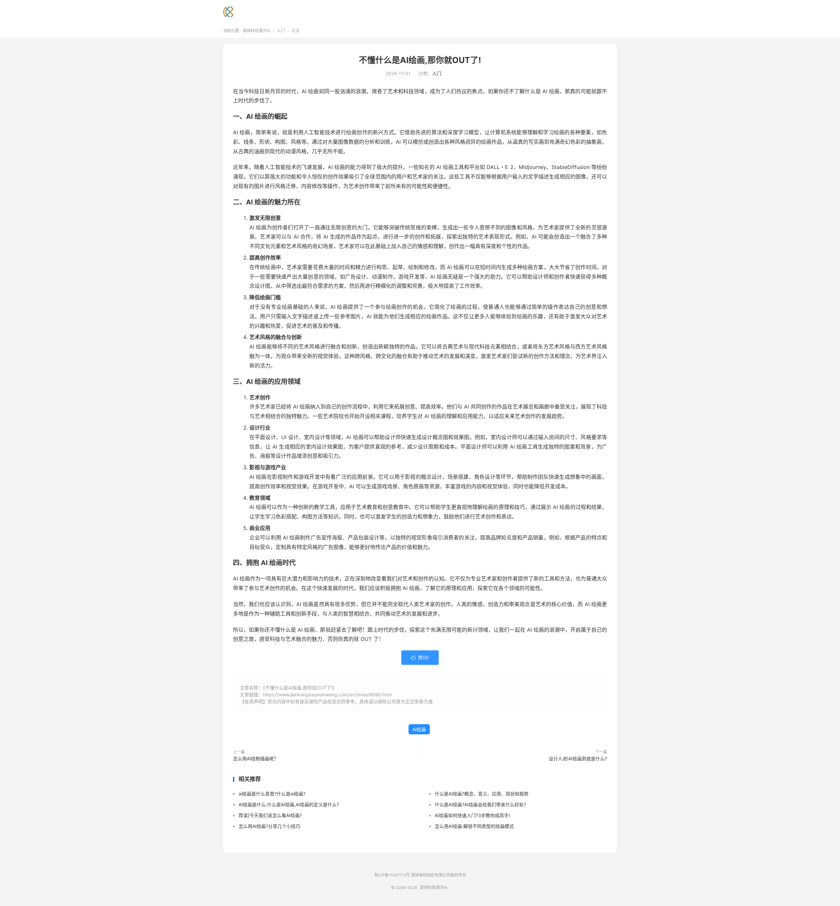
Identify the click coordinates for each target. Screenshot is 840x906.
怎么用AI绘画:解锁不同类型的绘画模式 (474, 826)
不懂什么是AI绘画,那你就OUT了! (420, 60)
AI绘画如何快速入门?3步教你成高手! (472, 815)
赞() (420, 657)
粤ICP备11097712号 (392, 875)
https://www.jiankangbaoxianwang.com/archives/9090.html (327, 694)
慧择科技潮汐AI (228, 12)
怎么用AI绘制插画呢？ (256, 758)
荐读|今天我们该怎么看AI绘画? (270, 815)
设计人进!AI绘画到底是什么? (578, 758)
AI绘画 (419, 729)
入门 (281, 30)
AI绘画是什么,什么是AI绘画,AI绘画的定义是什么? (289, 804)
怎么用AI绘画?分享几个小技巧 (269, 826)
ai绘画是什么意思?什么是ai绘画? (272, 793)
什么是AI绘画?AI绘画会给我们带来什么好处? (480, 804)
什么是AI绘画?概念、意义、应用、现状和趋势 (482, 793)
